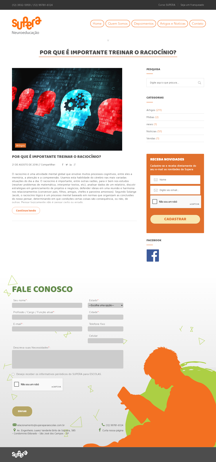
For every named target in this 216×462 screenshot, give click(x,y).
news (149, 124)
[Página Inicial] (29, 26)
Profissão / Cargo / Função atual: (34, 312)
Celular (93, 335)
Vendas (150, 138)
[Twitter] (66, 164)
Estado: (94, 300)
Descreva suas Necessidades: (31, 347)
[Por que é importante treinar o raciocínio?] (67, 69)
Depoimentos (144, 23)
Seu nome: (20, 300)
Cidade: (94, 312)
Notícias (151, 131)
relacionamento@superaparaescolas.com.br (41, 425)
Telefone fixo (97, 323)
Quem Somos (118, 23)
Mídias (150, 117)
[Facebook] (62, 164)
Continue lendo (26, 210)
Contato (197, 23)
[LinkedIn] (70, 164)
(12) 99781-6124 (114, 425)
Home (97, 23)
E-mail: (18, 323)
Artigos (20, 145)
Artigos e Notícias (172, 23)
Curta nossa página (112, 430)
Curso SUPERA (166, 4)
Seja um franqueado (192, 4)
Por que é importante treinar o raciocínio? (56, 157)
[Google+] (74, 164)
